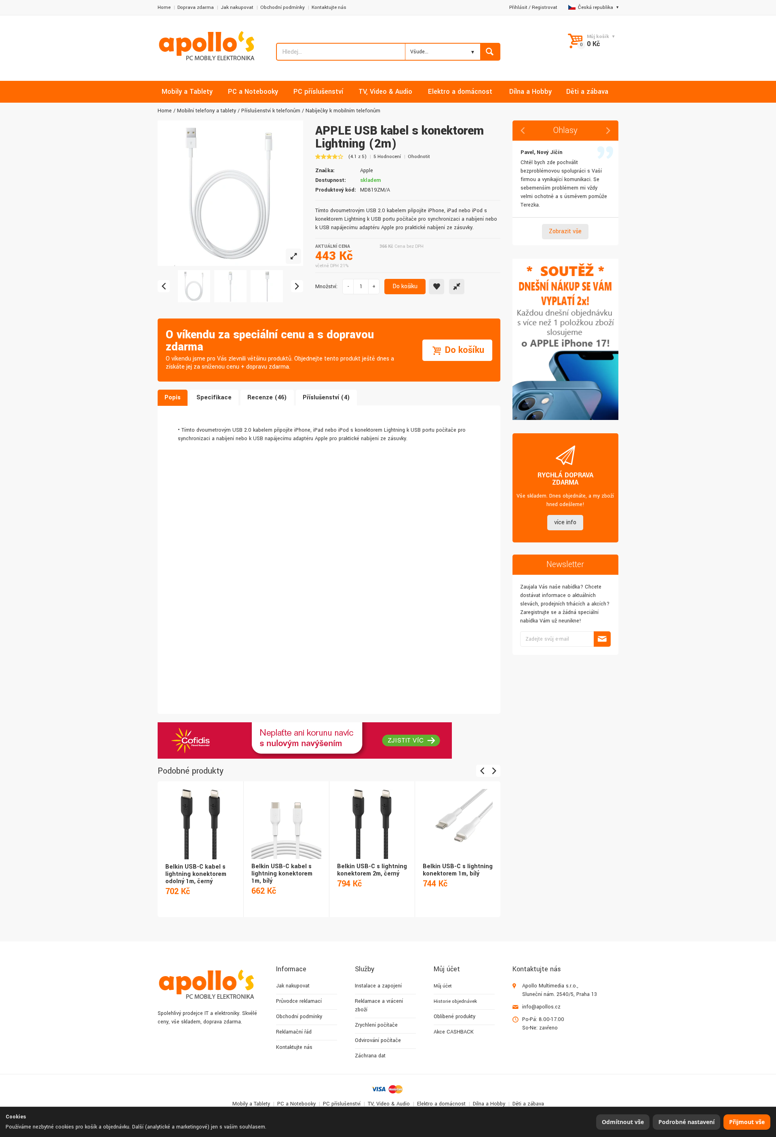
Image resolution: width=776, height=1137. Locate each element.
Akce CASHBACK (454, 1032)
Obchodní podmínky (282, 7)
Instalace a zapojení (378, 985)
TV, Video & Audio (389, 1103)
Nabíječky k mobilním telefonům (343, 110)
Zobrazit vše (565, 231)
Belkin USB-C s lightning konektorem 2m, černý (372, 870)
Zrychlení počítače (376, 1025)
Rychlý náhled (200, 815)
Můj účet (443, 986)
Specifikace (214, 397)
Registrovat (544, 7)
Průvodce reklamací (299, 1001)
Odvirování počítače (378, 1040)
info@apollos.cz (541, 1006)
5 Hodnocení (387, 156)
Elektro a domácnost (441, 1103)
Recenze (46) (267, 397)
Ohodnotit (419, 156)
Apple (366, 170)
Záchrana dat (370, 1055)
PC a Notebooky (296, 1103)
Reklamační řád (294, 1032)
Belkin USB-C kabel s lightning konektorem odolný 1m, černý (195, 874)
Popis (172, 397)
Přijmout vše (747, 1122)
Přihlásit (518, 7)
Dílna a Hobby (489, 1103)
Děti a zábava (528, 1103)
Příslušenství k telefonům (270, 110)
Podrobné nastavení (686, 1122)
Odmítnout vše (623, 1122)
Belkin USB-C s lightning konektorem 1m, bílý (458, 870)
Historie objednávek (455, 1001)
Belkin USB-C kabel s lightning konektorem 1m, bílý (281, 873)
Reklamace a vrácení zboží (379, 1005)
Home (164, 7)
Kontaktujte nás (329, 7)
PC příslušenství (342, 1103)
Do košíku (405, 286)
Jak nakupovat (237, 7)
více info (565, 522)
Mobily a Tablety (251, 1103)
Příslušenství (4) (326, 397)
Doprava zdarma (195, 7)
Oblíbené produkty (454, 1016)
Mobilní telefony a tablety (206, 110)
